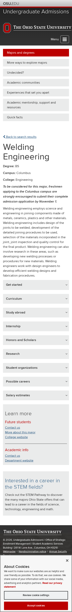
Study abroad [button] (15, 312)
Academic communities (23, 83)
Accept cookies (36, 605)
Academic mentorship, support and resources (31, 105)
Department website (19, 461)
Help (39, 3)
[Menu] (64, 39)
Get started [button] (14, 285)
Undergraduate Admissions (36, 11)
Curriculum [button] (14, 299)
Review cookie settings (36, 595)
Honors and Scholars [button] (21, 340)
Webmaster (9, 551)
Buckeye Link (44, 3)
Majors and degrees (20, 53)
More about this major (20, 432)
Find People (55, 3)
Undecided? (15, 73)
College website (16, 437)
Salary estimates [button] (18, 395)
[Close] (67, 560)
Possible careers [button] (18, 382)
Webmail (60, 3)
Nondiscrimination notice (32, 551)
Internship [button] (13, 326)
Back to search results (20, 137)
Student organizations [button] (22, 368)
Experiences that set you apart (28, 93)
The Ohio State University (11, 3)
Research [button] (13, 354)
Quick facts (15, 117)
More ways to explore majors (27, 63)
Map (49, 3)
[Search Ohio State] (66, 3)
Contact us (12, 428)
